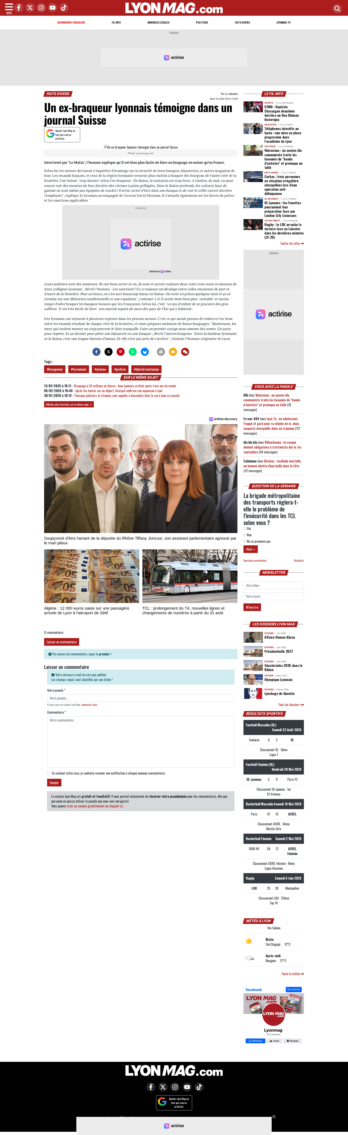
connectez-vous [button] (89, 705)
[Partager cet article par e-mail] (173, 352)
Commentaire (56, 712)
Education (270, 124)
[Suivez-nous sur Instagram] (174, 1089)
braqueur (56, 369)
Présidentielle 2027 (278, 651)
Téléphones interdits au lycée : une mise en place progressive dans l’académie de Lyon (282, 135)
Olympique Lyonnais (278, 679)
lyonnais (79, 369)
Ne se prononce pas (258, 541)
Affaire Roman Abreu (279, 637)
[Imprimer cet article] (161, 352)
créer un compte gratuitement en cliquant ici (95, 806)
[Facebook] (17, 8)
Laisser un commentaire (62, 641)
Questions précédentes (255, 560)
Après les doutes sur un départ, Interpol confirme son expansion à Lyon (119, 390)
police (121, 369)
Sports (268, 103)
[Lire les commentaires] (185, 352)
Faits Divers (242, 22)
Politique (202, 22)
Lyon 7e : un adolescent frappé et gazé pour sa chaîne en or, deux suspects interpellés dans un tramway (271, 423)
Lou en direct (272, 220)
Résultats (299, 560)
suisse (101, 369)
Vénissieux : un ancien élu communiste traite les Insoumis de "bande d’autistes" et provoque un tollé (283, 159)
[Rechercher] (336, 9)
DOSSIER (268, 633)
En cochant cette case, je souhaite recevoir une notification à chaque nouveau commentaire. (108, 773)
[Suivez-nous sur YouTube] (186, 1089)
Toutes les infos (290, 243)
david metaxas (147, 369)
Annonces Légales (158, 22)
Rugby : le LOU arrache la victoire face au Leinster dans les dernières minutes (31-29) (284, 231)
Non (249, 534)
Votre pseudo (56, 690)
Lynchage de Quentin (279, 693)
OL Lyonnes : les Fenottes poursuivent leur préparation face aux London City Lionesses (282, 209)
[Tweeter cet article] (109, 352)
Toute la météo (291, 973)
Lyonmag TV (284, 22)
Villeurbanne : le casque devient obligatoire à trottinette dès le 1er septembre (272, 447)
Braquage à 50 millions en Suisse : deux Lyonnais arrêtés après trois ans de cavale (125, 385)
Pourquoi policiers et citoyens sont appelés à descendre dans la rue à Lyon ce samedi (127, 395)
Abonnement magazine (71, 22)
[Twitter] (29, 8)
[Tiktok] (62, 8)
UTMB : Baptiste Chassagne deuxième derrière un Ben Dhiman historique (281, 113)
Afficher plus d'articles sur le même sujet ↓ (69, 404)
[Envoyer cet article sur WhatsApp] (133, 352)
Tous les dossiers (289, 704)
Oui (248, 528)
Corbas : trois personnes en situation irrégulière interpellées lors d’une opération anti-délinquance (282, 185)
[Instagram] (40, 8)
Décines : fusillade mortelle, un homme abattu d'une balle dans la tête (272, 463)
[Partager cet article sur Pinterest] (121, 352)
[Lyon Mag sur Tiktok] (198, 1089)
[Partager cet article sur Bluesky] (145, 352)
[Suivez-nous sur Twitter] (162, 1089)
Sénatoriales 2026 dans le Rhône (283, 667)
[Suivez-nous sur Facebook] (273, 1015)
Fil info (116, 22)
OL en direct (271, 199)
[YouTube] (51, 8)
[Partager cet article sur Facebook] (96, 352)
